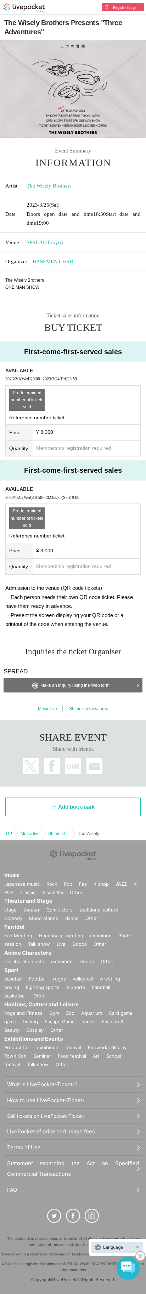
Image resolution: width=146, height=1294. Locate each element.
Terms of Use (24, 1147)
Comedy (13, 918)
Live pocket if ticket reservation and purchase (24, 8)
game (10, 1021)
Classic (27, 892)
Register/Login (125, 7)
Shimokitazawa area (88, 708)
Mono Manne (43, 918)
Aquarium (91, 1013)
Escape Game (60, 1021)
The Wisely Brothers (49, 186)
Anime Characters (27, 952)
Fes (83, 884)
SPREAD (37, 242)
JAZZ (121, 884)
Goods (79, 944)
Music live (47, 708)
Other (76, 892)
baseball (13, 979)
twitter (31, 766)
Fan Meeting (18, 935)
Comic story (59, 910)
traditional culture (98, 910)
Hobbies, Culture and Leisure (41, 1004)
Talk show (39, 944)
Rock (51, 884)
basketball (15, 996)
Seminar (42, 1056)
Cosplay (35, 1030)
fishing (30, 1021)
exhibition (101, 935)
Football (37, 979)
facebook (52, 766)
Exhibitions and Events (33, 1038)
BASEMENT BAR (53, 261)
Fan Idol (14, 927)
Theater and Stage (28, 900)
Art (96, 1056)
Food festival (72, 1056)
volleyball (83, 979)
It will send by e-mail (94, 766)
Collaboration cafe (24, 961)
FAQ (12, 1189)
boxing (11, 987)
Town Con (15, 1056)
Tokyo (54, 242)
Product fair (17, 1047)
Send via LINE (73, 766)
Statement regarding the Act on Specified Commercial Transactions (73, 1168)
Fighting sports (43, 987)
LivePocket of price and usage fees (51, 1131)
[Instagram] (92, 1216)
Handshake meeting (61, 935)
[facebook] (73, 1216)
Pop (68, 884)
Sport (11, 970)
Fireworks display (107, 1047)
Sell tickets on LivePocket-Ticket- (46, 1116)
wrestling (110, 979)
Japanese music (22, 884)
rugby (59, 979)
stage (10, 910)
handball (101, 987)
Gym (54, 1013)
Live (61, 944)
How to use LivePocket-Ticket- (46, 1100)
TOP (8, 833)
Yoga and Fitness (23, 1013)
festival (73, 1047)
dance (72, 918)
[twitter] (54, 1216)
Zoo (70, 1013)
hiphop (101, 884)
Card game (121, 1013)
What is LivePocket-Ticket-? (42, 1084)
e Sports (75, 987)
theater (31, 910)
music (12, 875)
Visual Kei (52, 892)
